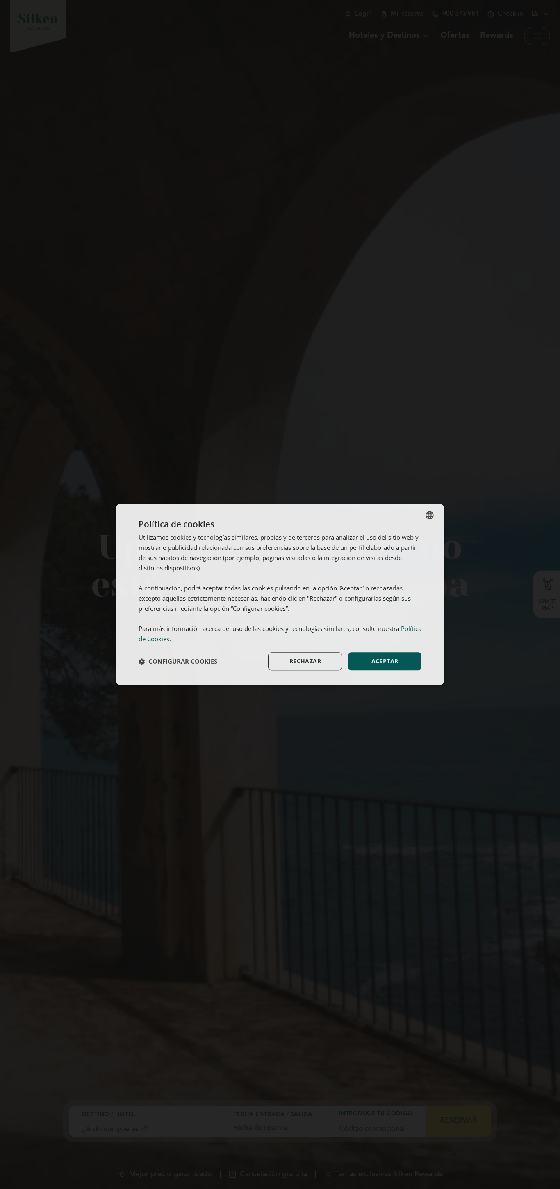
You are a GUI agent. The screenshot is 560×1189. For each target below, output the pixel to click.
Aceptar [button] (384, 661)
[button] (178, 661)
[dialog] (280, 594)
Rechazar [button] (305, 661)
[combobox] (430, 515)
